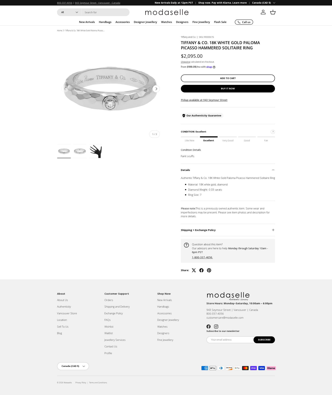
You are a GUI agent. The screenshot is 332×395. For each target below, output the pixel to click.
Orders (108, 300)
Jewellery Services (115, 340)
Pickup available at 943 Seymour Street (204, 100)
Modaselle (68, 382)
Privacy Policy (80, 382)
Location (62, 320)
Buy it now (228, 88)
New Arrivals (87, 22)
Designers (182, 22)
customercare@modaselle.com (224, 317)
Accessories (123, 22)
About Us (62, 300)
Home (59, 30)
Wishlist (108, 326)
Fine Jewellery (201, 22)
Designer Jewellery (145, 22)
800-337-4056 (64, 2)
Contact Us (110, 346)
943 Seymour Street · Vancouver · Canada (97, 2)
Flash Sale (220, 22)
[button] (273, 12)
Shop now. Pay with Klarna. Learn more (222, 2)
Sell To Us (62, 326)
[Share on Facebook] (201, 270)
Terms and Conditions (98, 382)
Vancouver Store (67, 313)
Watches (166, 22)
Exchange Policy (113, 313)
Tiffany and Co (188, 36)
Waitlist (108, 333)
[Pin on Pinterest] (209, 270)
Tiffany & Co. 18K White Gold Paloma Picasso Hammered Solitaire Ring (84, 30)
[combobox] (93, 12)
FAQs (107, 320)
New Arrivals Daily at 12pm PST (174, 2)
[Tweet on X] (194, 270)
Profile (108, 353)
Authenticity (64, 306)
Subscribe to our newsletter (222, 331)
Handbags (105, 22)
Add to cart (228, 78)
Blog (59, 333)
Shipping (185, 61)
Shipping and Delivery (117, 306)
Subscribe (264, 339)
